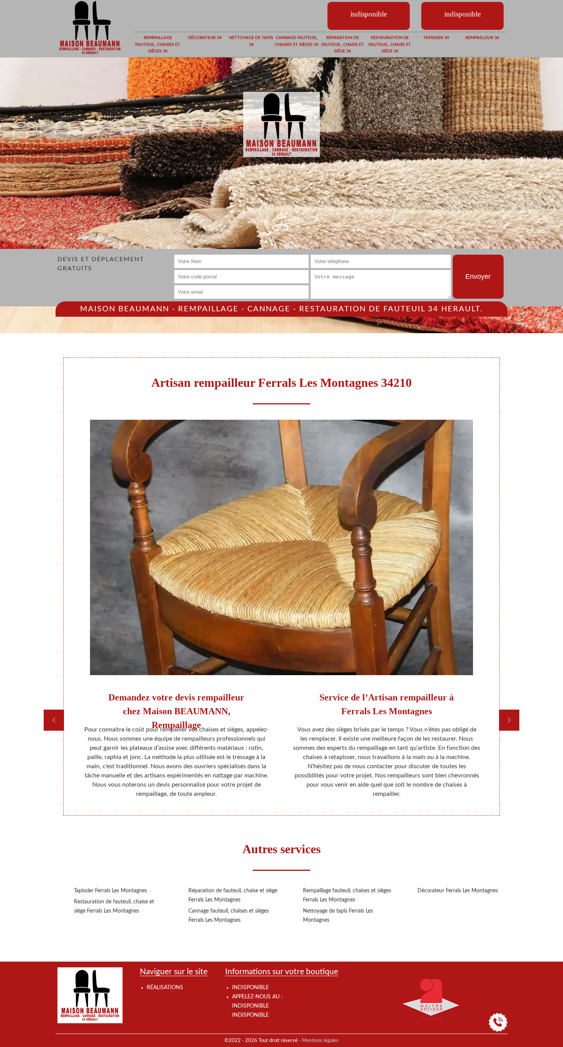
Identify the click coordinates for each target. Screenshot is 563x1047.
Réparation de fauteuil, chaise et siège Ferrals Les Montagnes (232, 895)
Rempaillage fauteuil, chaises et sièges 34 (157, 44)
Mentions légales (320, 1040)
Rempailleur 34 (482, 38)
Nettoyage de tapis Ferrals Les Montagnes (338, 915)
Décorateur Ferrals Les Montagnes (457, 890)
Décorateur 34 (204, 38)
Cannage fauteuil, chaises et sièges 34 (296, 41)
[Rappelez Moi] (498, 1022)
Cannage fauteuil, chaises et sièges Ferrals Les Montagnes (228, 915)
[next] (509, 720)
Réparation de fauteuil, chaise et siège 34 (342, 44)
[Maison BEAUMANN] (90, 27)
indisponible (250, 1006)
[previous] (54, 720)
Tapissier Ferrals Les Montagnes (110, 890)
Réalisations (165, 987)
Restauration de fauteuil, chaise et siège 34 (389, 44)
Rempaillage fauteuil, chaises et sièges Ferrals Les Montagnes (347, 895)
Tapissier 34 (436, 38)
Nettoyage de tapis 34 (251, 41)
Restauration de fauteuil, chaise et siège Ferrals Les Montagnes (114, 906)
